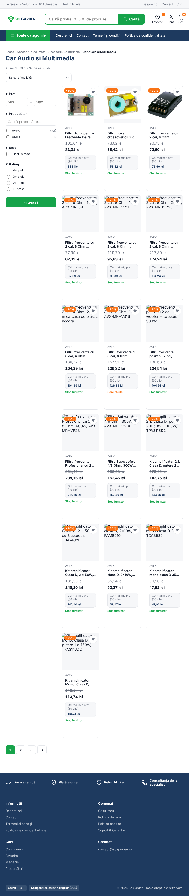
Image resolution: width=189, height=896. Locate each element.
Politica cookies (109, 824)
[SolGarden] (21, 19)
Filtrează (31, 202)
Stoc (12, 148)
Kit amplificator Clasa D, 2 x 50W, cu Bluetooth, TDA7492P (79, 573)
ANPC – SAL (16, 888)
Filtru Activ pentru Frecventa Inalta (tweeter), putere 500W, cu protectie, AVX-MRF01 (79, 135)
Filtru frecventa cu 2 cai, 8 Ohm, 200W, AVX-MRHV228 (163, 244)
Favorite (12, 856)
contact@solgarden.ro (115, 849)
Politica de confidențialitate (145, 35)
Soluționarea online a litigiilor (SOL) (54, 888)
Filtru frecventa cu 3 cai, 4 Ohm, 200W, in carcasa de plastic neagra (79, 354)
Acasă (10, 52)
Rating (14, 164)
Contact (167, 4)
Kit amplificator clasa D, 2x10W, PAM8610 (119, 573)
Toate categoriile (31, 35)
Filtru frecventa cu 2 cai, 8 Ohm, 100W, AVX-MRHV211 (121, 244)
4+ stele (19, 170)
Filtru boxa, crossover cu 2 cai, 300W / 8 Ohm (122, 135)
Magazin (12, 862)
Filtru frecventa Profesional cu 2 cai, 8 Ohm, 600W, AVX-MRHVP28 (79, 464)
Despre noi (150, 4)
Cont (180, 4)
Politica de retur (110, 817)
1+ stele (18, 189)
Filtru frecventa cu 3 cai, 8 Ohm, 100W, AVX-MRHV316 (121, 354)
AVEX (68, 128)
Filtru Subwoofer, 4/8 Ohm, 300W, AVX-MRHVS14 (121, 464)
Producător (18, 114)
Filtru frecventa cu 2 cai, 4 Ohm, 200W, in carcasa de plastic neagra (163, 135)
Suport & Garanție (111, 830)
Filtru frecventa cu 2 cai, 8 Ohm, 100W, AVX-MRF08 (80, 244)
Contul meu (14, 849)
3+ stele (19, 176)
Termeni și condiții (106, 35)
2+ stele (19, 183)
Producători (14, 868)
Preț (12, 94)
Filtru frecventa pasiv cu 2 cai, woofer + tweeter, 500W (163, 354)
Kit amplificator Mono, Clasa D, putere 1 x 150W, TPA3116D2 (78, 682)
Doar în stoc (21, 154)
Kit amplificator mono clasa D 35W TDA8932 (164, 573)
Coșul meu (106, 811)
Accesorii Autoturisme (64, 52)
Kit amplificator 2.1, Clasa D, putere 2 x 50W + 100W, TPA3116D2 (164, 464)
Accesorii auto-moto (31, 52)
